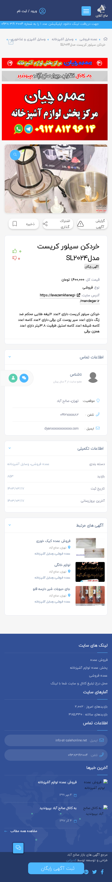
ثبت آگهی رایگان (56, 868)
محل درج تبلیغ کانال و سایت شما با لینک (79, 683)
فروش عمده (99, 660)
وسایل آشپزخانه (62, 39)
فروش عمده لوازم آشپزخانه (57, 782)
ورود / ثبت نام (27, 11)
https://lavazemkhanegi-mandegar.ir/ (69, 298)
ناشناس (76, 374)
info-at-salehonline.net (71, 740)
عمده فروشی (88, 39)
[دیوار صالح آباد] (55, 76)
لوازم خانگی (62, 565)
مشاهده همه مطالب (23, 831)
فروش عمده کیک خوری (53, 541)
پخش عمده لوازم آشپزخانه (89, 667)
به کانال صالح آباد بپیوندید (58, 808)
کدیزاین (71, 860)
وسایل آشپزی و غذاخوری (28, 39)
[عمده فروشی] (55, 63)
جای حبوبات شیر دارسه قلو (51, 589)
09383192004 (78, 755)
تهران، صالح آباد (57, 547)
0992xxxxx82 (69, 415)
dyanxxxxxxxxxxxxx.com (61, 428)
